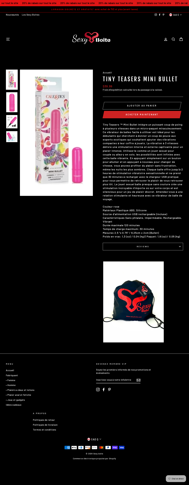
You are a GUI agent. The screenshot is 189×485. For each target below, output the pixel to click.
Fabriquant (12, 375)
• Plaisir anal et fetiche (18, 395)
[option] (94, 9)
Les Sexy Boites (30, 14)
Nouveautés (12, 14)
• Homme (11, 385)
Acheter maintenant (142, 114)
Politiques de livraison (45, 424)
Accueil (107, 72)
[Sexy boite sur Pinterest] (109, 389)
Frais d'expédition (112, 89)
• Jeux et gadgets (15, 400)
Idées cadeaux (14, 404)
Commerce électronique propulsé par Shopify (94, 458)
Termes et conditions (44, 429)
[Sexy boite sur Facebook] (103, 389)
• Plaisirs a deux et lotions (20, 390)
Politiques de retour (44, 420)
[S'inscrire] (138, 380)
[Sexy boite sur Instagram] (98, 389)
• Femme (10, 380)
